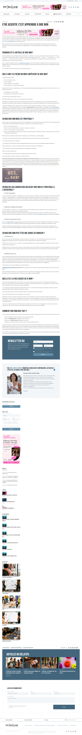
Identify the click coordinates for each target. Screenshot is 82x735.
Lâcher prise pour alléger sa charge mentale (32, 672)
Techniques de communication (28, 647)
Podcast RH (68, 13)
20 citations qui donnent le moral (67, 672)
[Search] (78, 14)
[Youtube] (78, 7)
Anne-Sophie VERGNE (6, 647)
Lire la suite (25, 390)
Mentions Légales (28, 725)
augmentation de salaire (24, 63)
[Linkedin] (75, 7)
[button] (7, 675)
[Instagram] (73, 7)
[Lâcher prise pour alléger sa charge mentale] (32, 662)
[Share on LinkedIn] (61, 21)
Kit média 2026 (73, 725)
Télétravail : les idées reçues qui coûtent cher (10, 542)
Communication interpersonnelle (16, 647)
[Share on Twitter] (56, 21)
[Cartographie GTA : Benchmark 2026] (4, 506)
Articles (3, 21)
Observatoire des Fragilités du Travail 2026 (9, 495)
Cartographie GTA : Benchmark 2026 (8, 508)
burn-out (17, 221)
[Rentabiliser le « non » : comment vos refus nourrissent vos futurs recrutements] (4, 554)
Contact (75, 0)
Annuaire (47, 13)
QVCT (7, 21)
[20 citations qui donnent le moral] (67, 662)
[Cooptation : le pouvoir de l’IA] (4, 547)
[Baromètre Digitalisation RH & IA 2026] (4, 499)
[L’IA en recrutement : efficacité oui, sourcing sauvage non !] (4, 533)
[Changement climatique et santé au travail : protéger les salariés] (4, 525)
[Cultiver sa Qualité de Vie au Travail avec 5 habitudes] (50, 662)
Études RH (27, 14)
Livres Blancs (17, 14)
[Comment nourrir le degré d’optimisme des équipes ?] (14, 662)
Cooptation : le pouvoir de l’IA (7, 549)
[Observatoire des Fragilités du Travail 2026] (4, 493)
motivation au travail (42, 214)
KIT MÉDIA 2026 (70, 0)
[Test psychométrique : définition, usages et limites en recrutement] (11, 617)
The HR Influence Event (12, 485)
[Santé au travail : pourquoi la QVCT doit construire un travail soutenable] (11, 586)
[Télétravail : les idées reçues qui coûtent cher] (4, 540)
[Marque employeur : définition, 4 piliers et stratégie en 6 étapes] (11, 602)
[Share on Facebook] (54, 21)
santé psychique (10, 41)
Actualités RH (6, 14)
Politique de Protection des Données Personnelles (44, 725)
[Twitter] (71, 7)
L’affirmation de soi (6, 267)
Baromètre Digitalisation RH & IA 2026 (8, 501)
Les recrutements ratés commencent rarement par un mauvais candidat (10, 481)
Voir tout (4, 469)
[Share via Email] (63, 21)
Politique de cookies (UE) (62, 725)
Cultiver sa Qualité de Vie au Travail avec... (49, 672)
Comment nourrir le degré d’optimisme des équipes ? (13, 672)
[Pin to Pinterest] (58, 21)
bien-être (38, 271)
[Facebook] (69, 7)
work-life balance (55, 107)
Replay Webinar (58, 13)
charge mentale (10, 221)
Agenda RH (38, 13)
